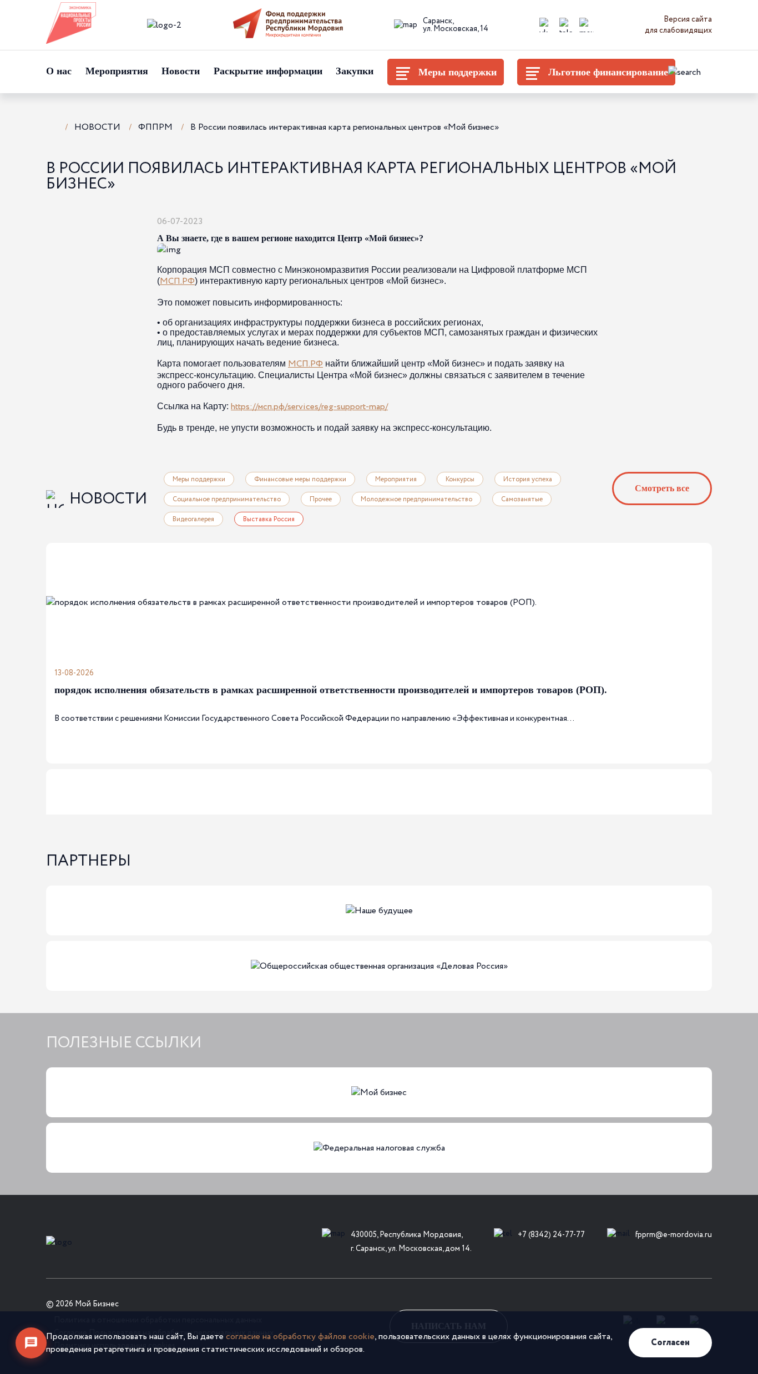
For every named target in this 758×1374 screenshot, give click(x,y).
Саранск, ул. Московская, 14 (455, 25)
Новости (180, 71)
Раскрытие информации (268, 71)
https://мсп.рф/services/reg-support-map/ (309, 406)
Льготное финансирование (608, 72)
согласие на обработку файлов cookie (300, 1336)
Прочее (321, 499)
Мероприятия (116, 71)
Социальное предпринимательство (227, 499)
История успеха (527, 479)
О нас (59, 71)
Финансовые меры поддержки (300, 479)
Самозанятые (522, 499)
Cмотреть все (662, 488)
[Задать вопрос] (31, 1342)
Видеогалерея (193, 519)
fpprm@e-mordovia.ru (673, 1234)
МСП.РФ (177, 281)
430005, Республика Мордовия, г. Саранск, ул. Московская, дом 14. (411, 1241)
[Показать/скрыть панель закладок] (217, 220)
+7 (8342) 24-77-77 (551, 1234)
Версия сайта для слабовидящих (678, 25)
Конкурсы (460, 479)
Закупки (354, 71)
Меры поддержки (457, 72)
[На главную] (51, 126)
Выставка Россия (269, 519)
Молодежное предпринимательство (416, 499)
